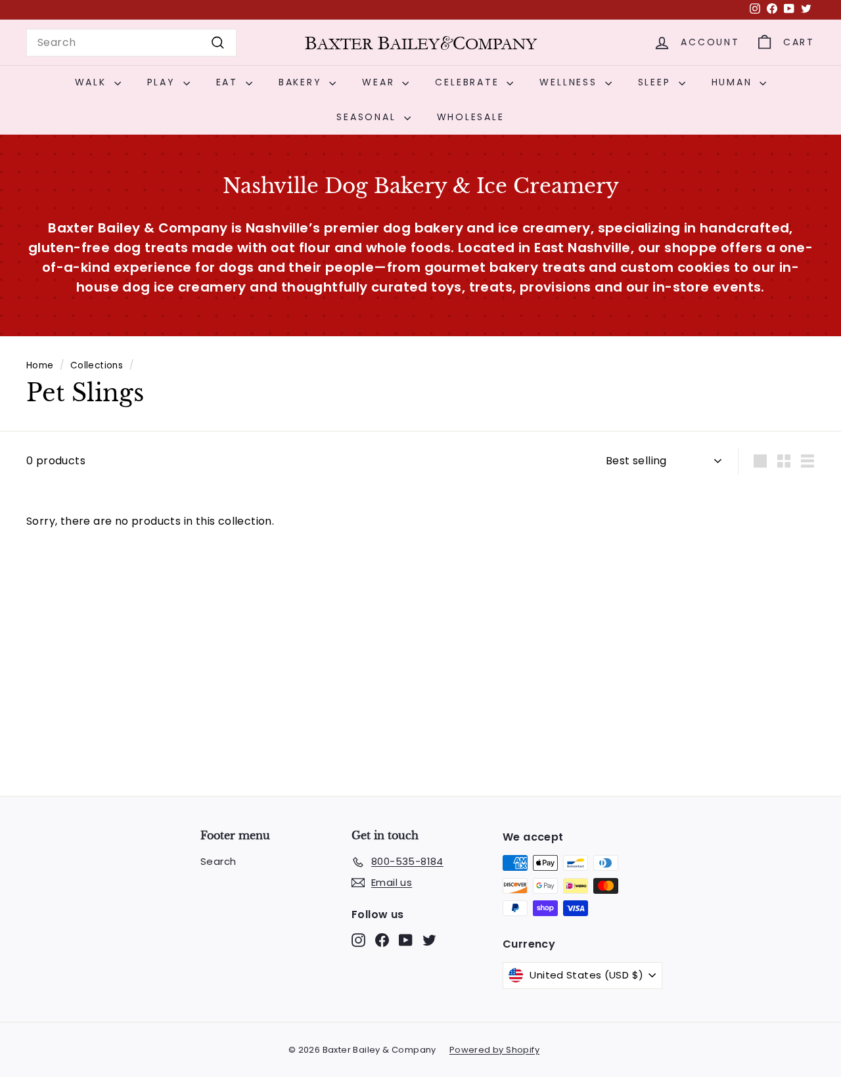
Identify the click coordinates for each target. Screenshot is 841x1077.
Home (40, 365)
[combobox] (131, 42)
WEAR (380, 82)
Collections (96, 365)
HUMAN (734, 82)
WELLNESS (570, 82)
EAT (229, 82)
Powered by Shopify (494, 1050)
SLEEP (656, 82)
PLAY (163, 82)
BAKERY (303, 82)
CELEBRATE (469, 82)
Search (218, 861)
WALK (93, 82)
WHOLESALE (471, 116)
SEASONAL (368, 116)
